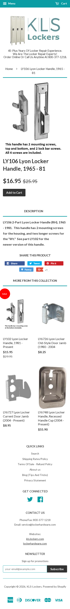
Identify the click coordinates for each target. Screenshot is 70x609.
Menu (11, 3)
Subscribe (57, 569)
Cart (63, 3)
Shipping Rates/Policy (35, 459)
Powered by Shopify (54, 586)
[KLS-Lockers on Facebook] (40, 498)
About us (35, 469)
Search (35, 453)
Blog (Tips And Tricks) (35, 475)
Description (33, 211)
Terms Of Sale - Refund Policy (35, 464)
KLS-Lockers (34, 586)
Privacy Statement (35, 480)
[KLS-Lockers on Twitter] (30, 498)
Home (9, 68)
